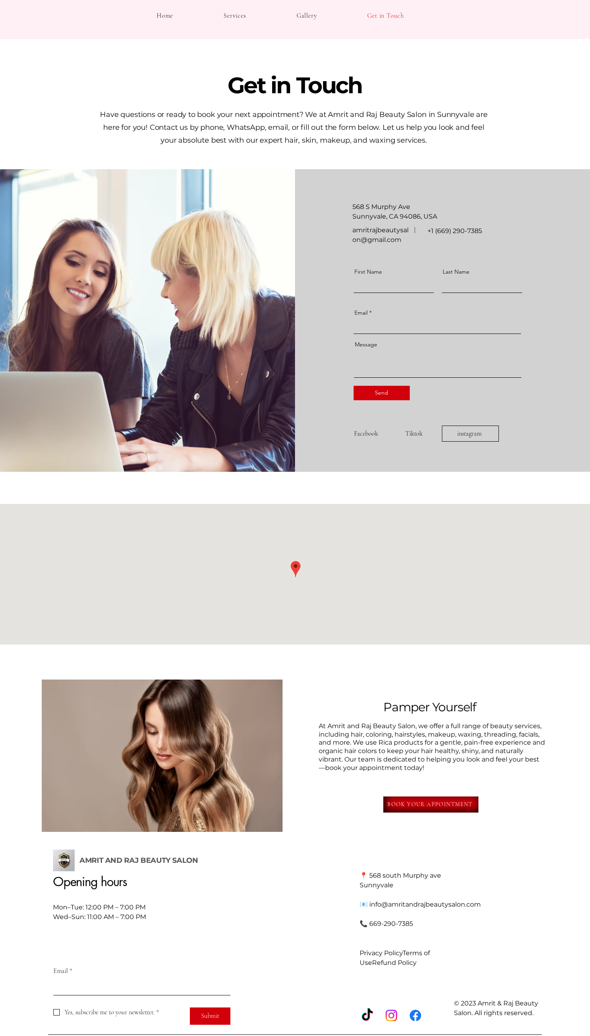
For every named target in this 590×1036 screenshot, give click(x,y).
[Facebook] (415, 1015)
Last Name (456, 271)
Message (366, 344)
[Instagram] (391, 1015)
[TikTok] (367, 1015)
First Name (368, 271)
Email (361, 312)
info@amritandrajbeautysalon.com (425, 904)
